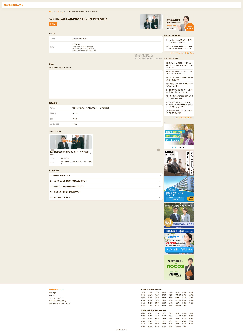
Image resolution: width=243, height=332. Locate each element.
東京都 (171, 295)
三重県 (191, 297)
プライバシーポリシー (55, 298)
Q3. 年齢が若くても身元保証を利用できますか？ (67, 186)
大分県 (164, 305)
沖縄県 (184, 305)
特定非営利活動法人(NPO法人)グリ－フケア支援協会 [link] (82, 11)
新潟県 (143, 297)
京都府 (150, 300)
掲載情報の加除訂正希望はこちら (58, 303)
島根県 (191, 300)
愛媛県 (177, 303)
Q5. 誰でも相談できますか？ (60, 197)
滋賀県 (143, 300)
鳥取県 (184, 300)
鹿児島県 (178, 305)
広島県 (150, 303)
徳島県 (164, 303)
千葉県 (164, 295)
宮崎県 (171, 305)
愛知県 (184, 297)
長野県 (191, 295)
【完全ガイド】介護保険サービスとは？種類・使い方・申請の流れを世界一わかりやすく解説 (179, 65)
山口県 (157, 303)
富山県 (150, 297)
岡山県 (143, 303)
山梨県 (184, 295)
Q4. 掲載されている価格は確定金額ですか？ (65, 192)
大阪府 (157, 300)
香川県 (171, 303)
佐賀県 (143, 305)
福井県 (164, 297)
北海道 (143, 292)
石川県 (157, 297)
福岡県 (191, 303)
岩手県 (157, 292)
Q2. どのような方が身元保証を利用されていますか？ (68, 181)
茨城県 (191, 292)
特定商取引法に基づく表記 (57, 301)
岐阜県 (171, 297)
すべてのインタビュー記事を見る (181, 53)
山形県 (177, 292)
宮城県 (164, 292)
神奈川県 (178, 295)
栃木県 (143, 295)
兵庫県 (164, 300)
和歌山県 (178, 300)
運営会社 (51, 293)
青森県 (150, 292)
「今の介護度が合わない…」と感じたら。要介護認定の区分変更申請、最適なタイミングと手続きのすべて (179, 104)
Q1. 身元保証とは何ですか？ (60, 175)
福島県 (184, 292)
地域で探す (59, 11)
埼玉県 (157, 295)
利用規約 (51, 295)
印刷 (53, 24)
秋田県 (171, 292)
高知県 (184, 303)
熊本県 (157, 305)
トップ (51, 11)
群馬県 (150, 295)
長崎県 (150, 305)
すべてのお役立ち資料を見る (183, 117)
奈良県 (171, 300)
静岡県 (177, 297)
